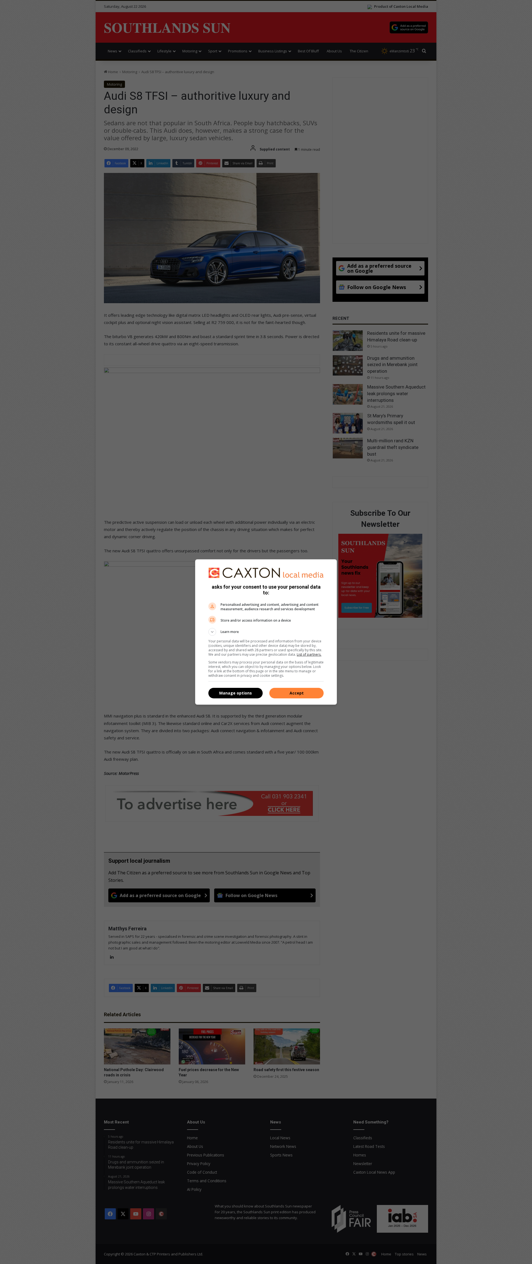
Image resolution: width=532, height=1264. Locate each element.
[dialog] (266, 632)
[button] (266, 632)
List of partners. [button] (309, 654)
